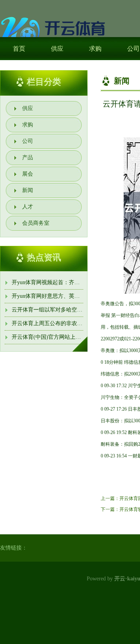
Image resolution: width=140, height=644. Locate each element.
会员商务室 (35, 223)
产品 (27, 157)
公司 (27, 141)
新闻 (27, 190)
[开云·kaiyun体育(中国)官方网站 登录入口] (54, 32)
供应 (57, 48)
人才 (27, 207)
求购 (95, 48)
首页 (19, 48)
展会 (27, 174)
